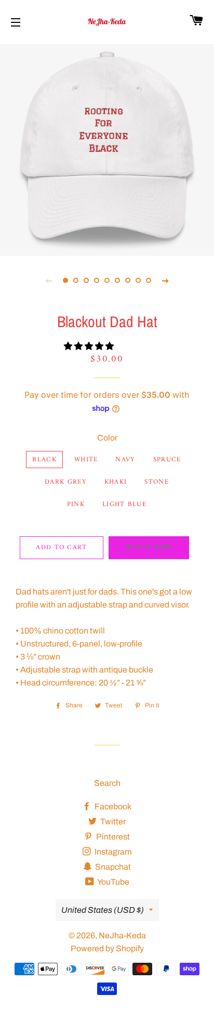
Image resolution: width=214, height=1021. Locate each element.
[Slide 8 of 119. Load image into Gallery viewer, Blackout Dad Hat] (138, 280)
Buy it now (148, 547)
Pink (76, 504)
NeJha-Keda (122, 935)
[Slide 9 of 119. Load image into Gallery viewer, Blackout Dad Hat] (148, 280)
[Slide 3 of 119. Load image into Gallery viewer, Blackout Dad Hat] (86, 280)
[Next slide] (165, 280)
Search (107, 783)
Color (107, 437)
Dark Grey (66, 482)
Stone (156, 482)
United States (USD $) (102, 910)
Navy (125, 460)
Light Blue (124, 504)
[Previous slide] (48, 280)
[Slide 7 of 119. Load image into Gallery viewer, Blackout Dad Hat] (128, 280)
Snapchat (112, 866)
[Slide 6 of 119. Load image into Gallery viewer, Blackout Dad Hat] (117, 280)
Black (44, 460)
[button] (89, 346)
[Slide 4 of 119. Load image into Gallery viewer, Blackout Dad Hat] (96, 280)
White (86, 460)
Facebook (112, 806)
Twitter (112, 821)
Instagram (112, 851)
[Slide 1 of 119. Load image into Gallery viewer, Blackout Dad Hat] (65, 280)
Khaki (115, 482)
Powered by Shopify (107, 948)
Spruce (167, 460)
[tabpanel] (107, 149)
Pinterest (112, 836)
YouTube (112, 881)
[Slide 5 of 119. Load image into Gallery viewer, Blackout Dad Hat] (107, 280)
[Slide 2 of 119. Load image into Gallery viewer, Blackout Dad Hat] (76, 280)
